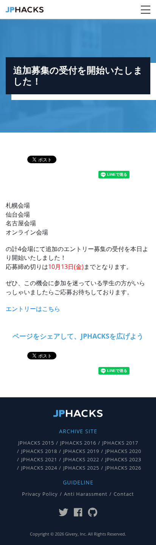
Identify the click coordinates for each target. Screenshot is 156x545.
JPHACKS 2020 (123, 451)
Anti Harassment (86, 494)
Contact (124, 494)
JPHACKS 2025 (81, 468)
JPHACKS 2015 (36, 443)
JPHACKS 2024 (39, 468)
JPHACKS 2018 (39, 451)
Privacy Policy (40, 494)
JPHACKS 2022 (81, 459)
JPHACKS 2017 (120, 443)
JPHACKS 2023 (123, 459)
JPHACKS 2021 (39, 459)
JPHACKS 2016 (78, 443)
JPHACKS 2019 (81, 451)
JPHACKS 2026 (123, 468)
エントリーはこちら (33, 309)
